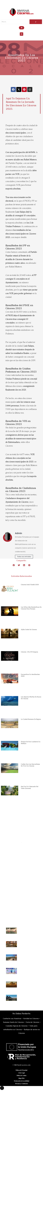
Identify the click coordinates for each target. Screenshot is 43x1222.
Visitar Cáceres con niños (21, 899)
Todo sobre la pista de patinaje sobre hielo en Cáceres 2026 (26, 984)
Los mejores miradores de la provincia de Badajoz (28, 956)
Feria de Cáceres (33, 1022)
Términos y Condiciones (21, 1083)
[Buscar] (36, 21)
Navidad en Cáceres (31, 1019)
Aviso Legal (21, 1073)
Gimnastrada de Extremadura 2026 (25, 970)
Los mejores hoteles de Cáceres (21, 885)
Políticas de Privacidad (21, 1070)
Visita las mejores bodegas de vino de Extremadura (28, 943)
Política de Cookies (21, 1075)
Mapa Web (21, 1078)
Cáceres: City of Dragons (29, 652)
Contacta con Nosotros (12, 1019)
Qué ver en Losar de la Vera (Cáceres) (27, 997)
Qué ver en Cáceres (21, 891)
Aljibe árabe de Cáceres (29, 629)
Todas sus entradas (24, 557)
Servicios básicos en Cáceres (21, 902)
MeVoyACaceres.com (22, 1065)
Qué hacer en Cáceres (22, 894)
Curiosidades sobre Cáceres (22, 911)
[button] (14, 565)
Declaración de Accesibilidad (21, 1081)
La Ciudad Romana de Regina (31, 719)
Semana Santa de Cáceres (13, 1022)
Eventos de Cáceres (21, 905)
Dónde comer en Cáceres (21, 888)
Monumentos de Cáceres (21, 896)
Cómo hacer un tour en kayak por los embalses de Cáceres (27, 930)
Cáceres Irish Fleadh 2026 (30, 584)
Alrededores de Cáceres (21, 908)
